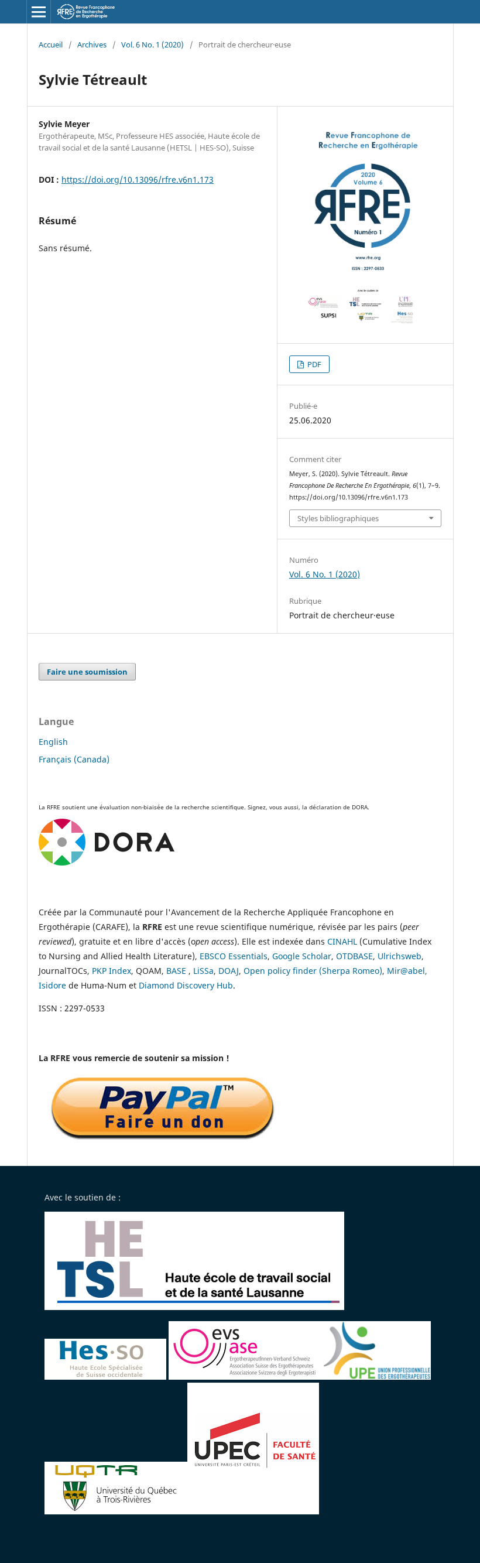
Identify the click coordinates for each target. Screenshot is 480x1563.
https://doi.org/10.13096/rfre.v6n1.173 (137, 179)
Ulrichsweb (399, 956)
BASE (176, 970)
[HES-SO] (105, 1376)
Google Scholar (301, 956)
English (53, 741)
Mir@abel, (407, 970)
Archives (92, 44)
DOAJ (228, 970)
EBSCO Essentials (234, 956)
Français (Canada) (74, 759)
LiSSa (203, 970)
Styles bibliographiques (338, 518)
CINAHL (342, 941)
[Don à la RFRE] (162, 1140)
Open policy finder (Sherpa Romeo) (313, 970)
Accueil (51, 44)
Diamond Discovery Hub (186, 985)
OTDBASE (354, 956)
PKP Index (111, 970)
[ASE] (246, 1376)
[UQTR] (115, 1511)
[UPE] (377, 1376)
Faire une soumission (87, 671)
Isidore (52, 985)
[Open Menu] (38, 11)
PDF (313, 364)
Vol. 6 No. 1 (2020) (152, 44)
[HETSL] (195, 1306)
